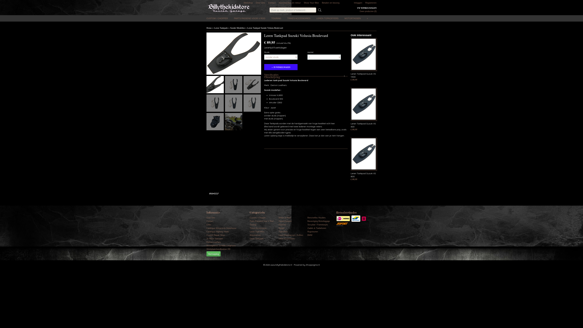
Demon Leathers (213, 242)
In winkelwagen (282, 67)
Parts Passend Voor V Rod (249, 18)
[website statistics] (212, 193)
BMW (309, 235)
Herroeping (213, 253)
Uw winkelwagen (367, 8)
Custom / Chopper (217, 18)
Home (209, 27)
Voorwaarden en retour (290, 3)
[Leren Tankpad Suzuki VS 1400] (363, 54)
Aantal (310, 52)
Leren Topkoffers (327, 18)
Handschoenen (285, 221)
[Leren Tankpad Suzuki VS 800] (363, 153)
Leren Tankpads (221, 27)
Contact (272, 3)
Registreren (371, 3)
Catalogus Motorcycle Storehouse (221, 228)
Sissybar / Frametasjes (317, 225)
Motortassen (352, 18)
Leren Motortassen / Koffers (291, 235)
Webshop (248, 3)
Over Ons (260, 3)
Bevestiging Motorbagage (318, 221)
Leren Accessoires (287, 238)
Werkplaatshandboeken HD (218, 249)
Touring (276, 18)
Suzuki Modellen (237, 27)
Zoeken (319, 10)
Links (208, 225)
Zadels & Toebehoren (316, 228)
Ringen (282, 228)
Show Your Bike (311, 3)
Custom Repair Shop (215, 235)
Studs (266, 52)
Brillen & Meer (285, 218)
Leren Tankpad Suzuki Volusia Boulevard (265, 27)
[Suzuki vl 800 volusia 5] (233, 53)
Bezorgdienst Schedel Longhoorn (220, 245)
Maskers (282, 225)
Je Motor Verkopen (214, 238)
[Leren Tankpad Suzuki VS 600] (363, 104)
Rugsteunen (312, 232)
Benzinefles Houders (316, 218)
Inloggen (358, 3)
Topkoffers (283, 232)
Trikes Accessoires (298, 18)
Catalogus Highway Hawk (217, 232)
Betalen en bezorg (330, 3)
